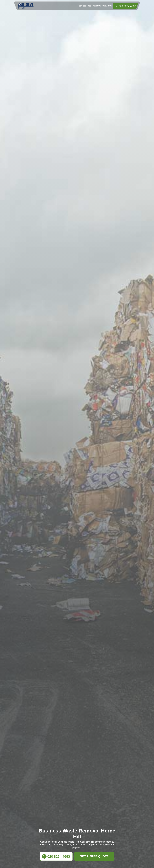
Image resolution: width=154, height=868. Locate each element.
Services (82, 6)
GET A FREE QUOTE (94, 856)
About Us (97, 6)
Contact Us (107, 6)
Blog (89, 6)
